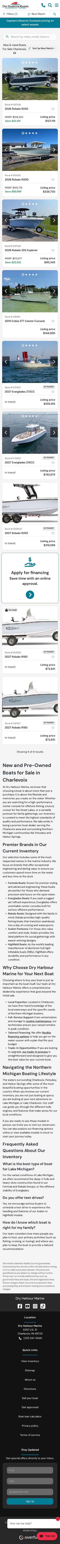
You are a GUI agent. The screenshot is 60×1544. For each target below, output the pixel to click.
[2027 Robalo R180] (30, 627)
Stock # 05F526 (13, 104)
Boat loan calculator (30, 1416)
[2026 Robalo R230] (30, 79)
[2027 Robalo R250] (30, 503)
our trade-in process (35, 1052)
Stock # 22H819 (12, 316)
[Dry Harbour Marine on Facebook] (18, 1306)
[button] (43, 5)
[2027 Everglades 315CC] (30, 433)
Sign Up (30, 1501)
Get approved (30, 1407)
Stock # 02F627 (12, 723)
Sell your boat (30, 1398)
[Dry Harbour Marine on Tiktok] (41, 1306)
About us (30, 1379)
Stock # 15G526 (12, 175)
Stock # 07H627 (13, 387)
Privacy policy (30, 1425)
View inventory (30, 1361)
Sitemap (30, 1370)
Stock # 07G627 (13, 458)
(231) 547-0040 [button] (33, 1338)
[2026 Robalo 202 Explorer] (30, 220)
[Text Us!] (47, 1537)
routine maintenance (38, 1021)
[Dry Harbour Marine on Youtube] (26, 1306)
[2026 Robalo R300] (30, 150)
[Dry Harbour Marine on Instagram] (34, 1306)
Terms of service (30, 1435)
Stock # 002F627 (13, 528)
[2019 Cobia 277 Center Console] (30, 291)
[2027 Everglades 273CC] (30, 362)
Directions (30, 1389)
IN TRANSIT (49, 386)
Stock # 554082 (13, 652)
